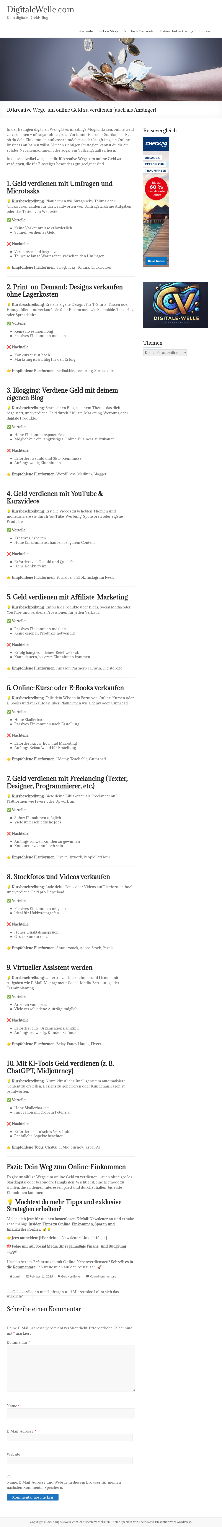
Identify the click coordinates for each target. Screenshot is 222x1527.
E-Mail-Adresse (21, 1431)
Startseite (85, 31)
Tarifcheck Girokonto (138, 31)
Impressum (207, 31)
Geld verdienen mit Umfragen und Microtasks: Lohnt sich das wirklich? (63, 1294)
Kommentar (18, 1342)
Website (13, 1454)
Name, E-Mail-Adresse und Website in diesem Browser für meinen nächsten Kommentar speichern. (64, 1485)
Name (13, 1405)
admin (17, 1276)
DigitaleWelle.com (40, 9)
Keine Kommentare (103, 1276)
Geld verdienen (71, 1276)
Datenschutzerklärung (176, 31)
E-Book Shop (108, 31)
